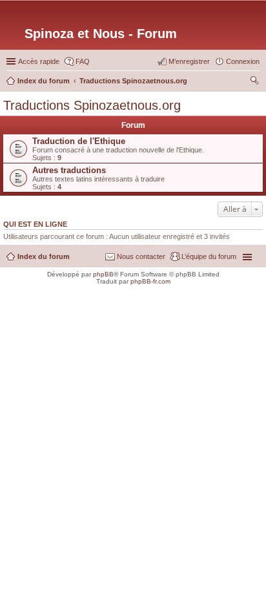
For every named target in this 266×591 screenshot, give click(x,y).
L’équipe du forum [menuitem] (208, 256)
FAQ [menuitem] (83, 61)
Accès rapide (38, 61)
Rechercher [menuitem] (254, 82)
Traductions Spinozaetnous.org (92, 105)
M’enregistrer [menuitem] (189, 61)
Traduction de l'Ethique (78, 141)
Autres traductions (69, 170)
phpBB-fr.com (150, 281)
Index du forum (43, 256)
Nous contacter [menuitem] (141, 256)
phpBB (103, 274)
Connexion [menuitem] (243, 61)
